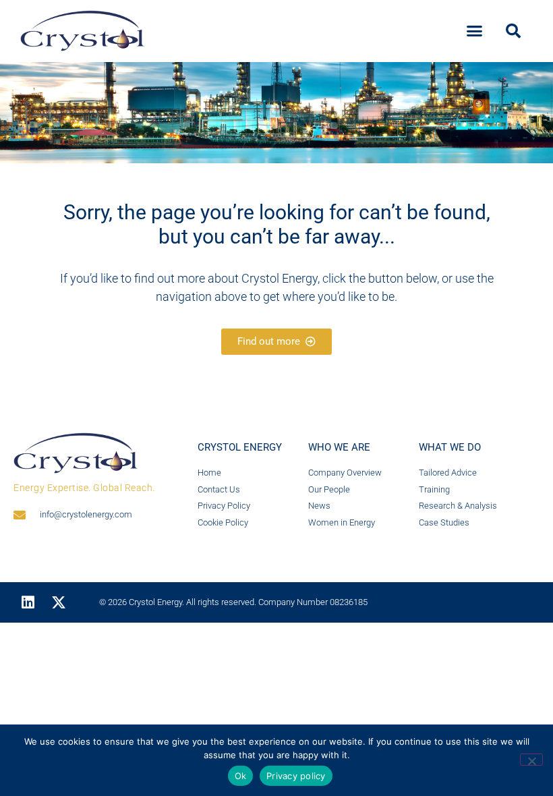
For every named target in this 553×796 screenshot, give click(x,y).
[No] (531, 760)
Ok (241, 775)
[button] (475, 31)
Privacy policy (296, 775)
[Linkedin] (27, 602)
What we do (450, 447)
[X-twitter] (58, 602)
